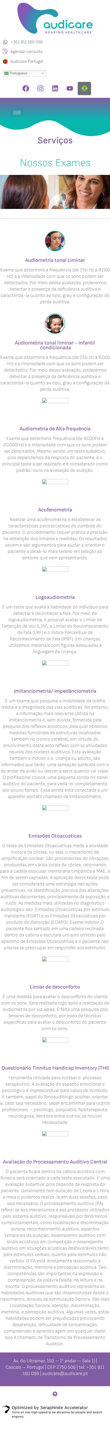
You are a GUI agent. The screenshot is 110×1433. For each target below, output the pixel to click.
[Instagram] (40, 88)
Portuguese (18, 73)
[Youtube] (69, 88)
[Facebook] (25, 88)
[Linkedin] (55, 88)
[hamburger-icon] (17, 112)
